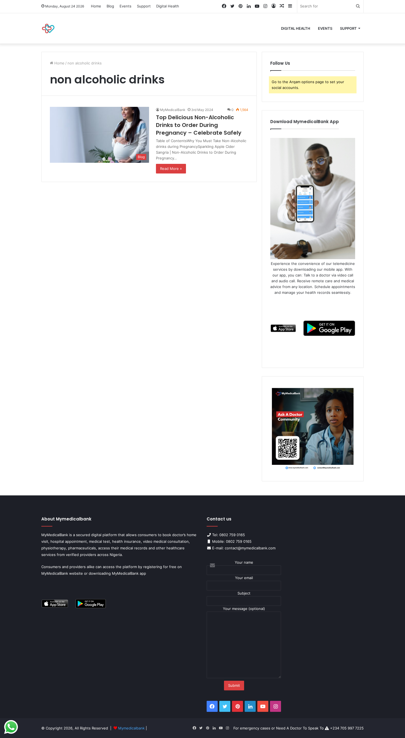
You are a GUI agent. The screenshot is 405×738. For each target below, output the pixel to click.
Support (144, 6)
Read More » (171, 168)
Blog (110, 6)
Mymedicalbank (132, 728)
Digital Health (167, 6)
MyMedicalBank (172, 110)
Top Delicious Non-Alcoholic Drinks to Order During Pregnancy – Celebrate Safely (198, 125)
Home (96, 6)
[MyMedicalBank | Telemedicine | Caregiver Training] (48, 28)
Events (125, 6)
